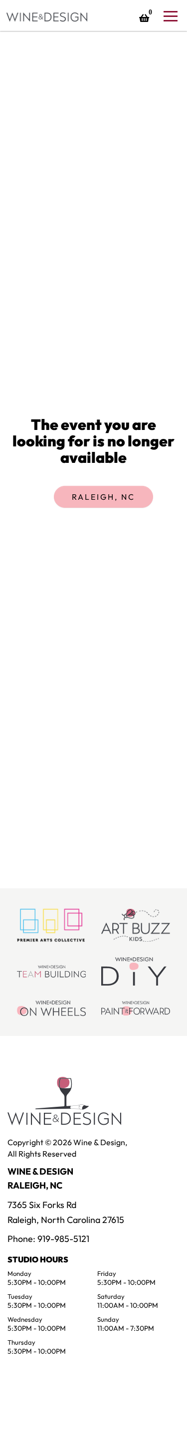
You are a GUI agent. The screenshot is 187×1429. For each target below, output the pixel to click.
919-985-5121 (63, 1238)
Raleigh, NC (103, 497)
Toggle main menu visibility (170, 15)
